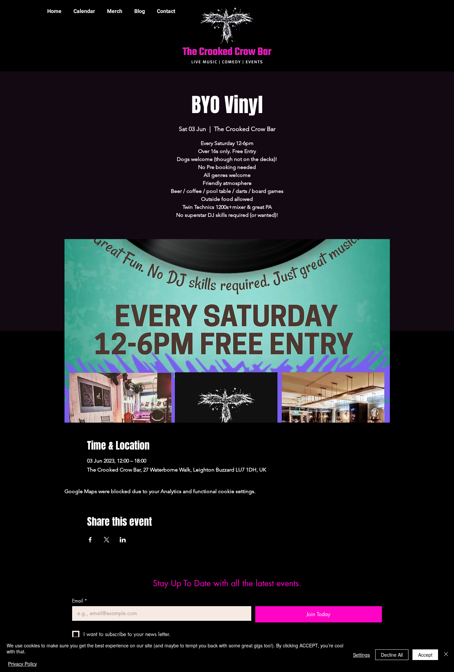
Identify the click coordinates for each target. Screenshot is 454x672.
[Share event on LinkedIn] (123, 539)
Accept (425, 654)
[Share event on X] (106, 539)
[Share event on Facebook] (90, 539)
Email (79, 601)
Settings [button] (361, 654)
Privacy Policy (22, 663)
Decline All (392, 654)
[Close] (446, 654)
